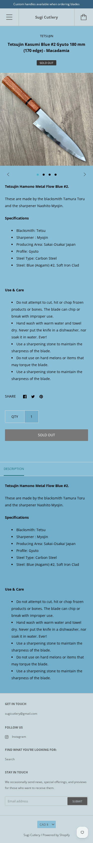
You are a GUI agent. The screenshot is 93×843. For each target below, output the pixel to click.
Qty (14, 416)
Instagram (19, 736)
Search (10, 759)
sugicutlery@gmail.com (21, 713)
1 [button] (38, 175)
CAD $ (44, 824)
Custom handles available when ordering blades (46, 4)
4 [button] (56, 175)
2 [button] (44, 175)
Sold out (46, 435)
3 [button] (50, 175)
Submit (77, 801)
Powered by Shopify (56, 835)
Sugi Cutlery (32, 835)
